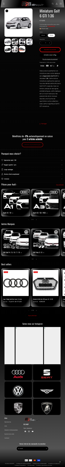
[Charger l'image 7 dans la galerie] (15, 49)
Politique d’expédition (20, 465)
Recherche (7, 422)
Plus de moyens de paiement (50, 59)
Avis (5, 426)
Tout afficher (60, 184)
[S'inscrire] (46, 448)
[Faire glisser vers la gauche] (29, 219)
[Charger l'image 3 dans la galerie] (15, 42)
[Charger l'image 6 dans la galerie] (7, 49)
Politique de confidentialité (40, 463)
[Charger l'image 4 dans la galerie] (22, 42)
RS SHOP (11, 463)
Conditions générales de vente (44, 465)
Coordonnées (31, 465)
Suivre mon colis (9, 434)
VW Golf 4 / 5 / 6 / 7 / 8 (11, 252)
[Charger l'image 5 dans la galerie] (29, 42)
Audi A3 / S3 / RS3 (39, 213)
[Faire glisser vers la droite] (36, 219)
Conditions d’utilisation (54, 463)
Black (44, 36)
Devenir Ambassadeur (11, 430)
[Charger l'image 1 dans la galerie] (7, 42)
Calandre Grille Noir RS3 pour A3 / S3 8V (43, 299)
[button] (4, 4)
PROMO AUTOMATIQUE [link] (32, 144)
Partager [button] (44, 123)
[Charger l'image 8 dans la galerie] (22, 49)
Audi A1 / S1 (7, 213)
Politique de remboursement (23, 463)
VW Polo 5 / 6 (37, 252)
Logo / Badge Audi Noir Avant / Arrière (12, 299)
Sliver (51, 35)
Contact (6, 438)
